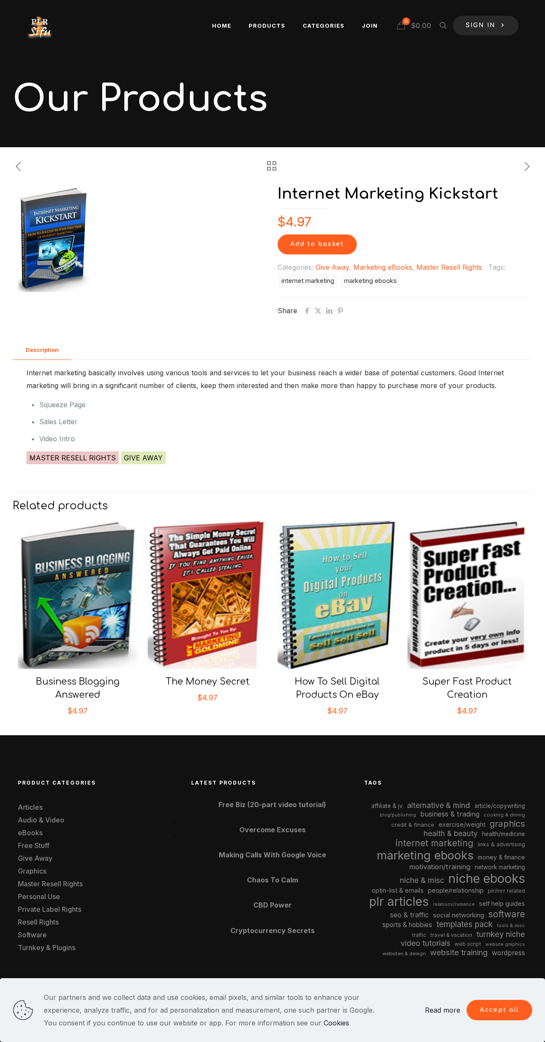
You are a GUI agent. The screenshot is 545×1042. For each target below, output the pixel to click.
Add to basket (317, 244)
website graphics (505, 944)
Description (42, 349)
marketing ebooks (370, 280)
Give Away (332, 267)
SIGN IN (481, 25)
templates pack (464, 924)
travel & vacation (451, 935)
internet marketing (307, 280)
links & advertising (501, 844)
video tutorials (425, 943)
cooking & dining (504, 815)
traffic (419, 935)
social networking (458, 915)
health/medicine (503, 834)
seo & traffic (409, 915)
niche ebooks (486, 878)
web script (468, 944)
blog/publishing (398, 815)
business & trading (449, 814)
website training (459, 952)
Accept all (499, 1010)
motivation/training (439, 866)
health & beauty (451, 833)
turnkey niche (500, 934)
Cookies (336, 1023)
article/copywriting (499, 805)
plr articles (399, 901)
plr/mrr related (506, 891)
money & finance (501, 857)
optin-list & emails (398, 890)
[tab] (42, 350)
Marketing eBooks (382, 267)
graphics (507, 823)
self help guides (502, 903)
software (506, 914)
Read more (442, 1010)
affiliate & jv (387, 805)
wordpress (508, 953)
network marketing (500, 867)
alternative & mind (438, 805)
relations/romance (454, 904)
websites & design (404, 953)
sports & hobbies (407, 925)
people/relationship (456, 890)
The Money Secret (208, 682)
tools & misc (511, 925)
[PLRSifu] (39, 25)
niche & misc (422, 880)
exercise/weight (462, 824)
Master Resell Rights (449, 267)
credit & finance (412, 824)
